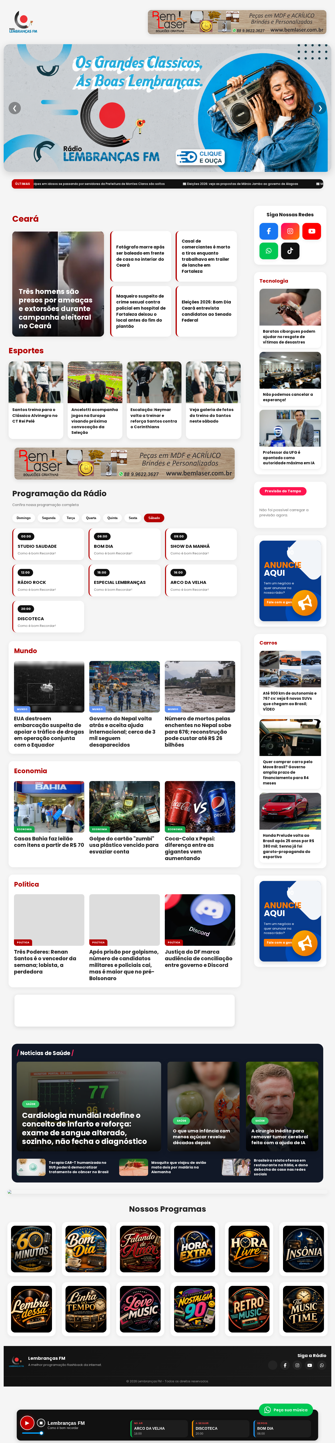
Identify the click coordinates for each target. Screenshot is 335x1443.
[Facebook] (285, 1365)
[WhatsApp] (321, 1365)
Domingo (24, 518)
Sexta (133, 518)
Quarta (91, 518)
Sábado (154, 518)
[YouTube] (309, 1365)
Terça (71, 518)
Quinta (112, 518)
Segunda (48, 518)
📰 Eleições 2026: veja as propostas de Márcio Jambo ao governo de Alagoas (121, 184)
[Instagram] (297, 1365)
